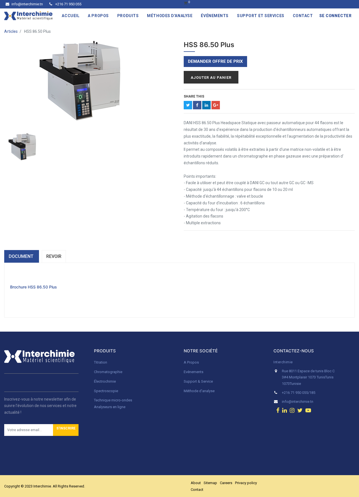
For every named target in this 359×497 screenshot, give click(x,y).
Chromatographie (108, 372)
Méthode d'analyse (199, 391)
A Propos (192, 362)
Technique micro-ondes (113, 400)
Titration (100, 362)
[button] (66, 430)
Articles (11, 31)
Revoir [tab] (53, 256)
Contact (197, 489)
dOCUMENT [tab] (21, 256)
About (196, 483)
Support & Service (198, 381)
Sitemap (210, 483)
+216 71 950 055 (67, 4)
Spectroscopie (106, 391)
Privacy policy (246, 483)
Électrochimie (105, 381)
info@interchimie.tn (27, 4)
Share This (194, 96)
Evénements (193, 372)
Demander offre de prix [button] (215, 61)
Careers (226, 483)
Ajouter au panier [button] (211, 77)
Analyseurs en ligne (109, 407)
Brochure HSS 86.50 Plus (33, 287)
